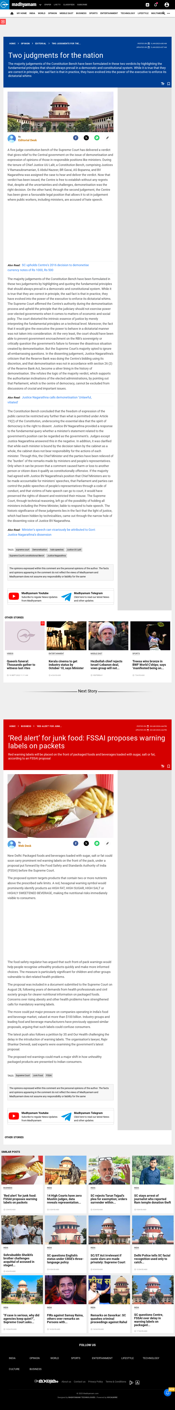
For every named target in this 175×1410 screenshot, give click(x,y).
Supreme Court (23, 1075)
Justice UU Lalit (74, 550)
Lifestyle (143, 13)
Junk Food (38, 1075)
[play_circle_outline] (25, 635)
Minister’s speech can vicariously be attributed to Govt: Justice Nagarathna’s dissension (52, 532)
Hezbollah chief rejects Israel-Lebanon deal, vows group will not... (106, 664)
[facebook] (75, 138)
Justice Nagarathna (56, 555)
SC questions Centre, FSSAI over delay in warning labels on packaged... (148, 1320)
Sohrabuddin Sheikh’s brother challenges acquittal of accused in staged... (18, 1260)
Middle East (66, 13)
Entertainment (109, 13)
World (41, 13)
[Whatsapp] (97, 138)
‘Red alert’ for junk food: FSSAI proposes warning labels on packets (86, 742)
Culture (14, 1369)
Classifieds (69, 5)
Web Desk (24, 845)
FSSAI (49, 1075)
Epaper (47, 5)
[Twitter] (86, 138)
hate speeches (57, 550)
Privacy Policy (95, 1381)
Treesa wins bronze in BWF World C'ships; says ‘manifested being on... (149, 664)
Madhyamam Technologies (81, 1397)
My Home (22, 13)
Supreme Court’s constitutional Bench (27, 555)
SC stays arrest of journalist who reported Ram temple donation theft (152, 1199)
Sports (93, 13)
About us (66, 1381)
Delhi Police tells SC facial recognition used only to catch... (152, 1259)
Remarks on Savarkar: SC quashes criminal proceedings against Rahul (109, 1318)
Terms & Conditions (116, 1381)
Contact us (79, 1381)
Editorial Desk (27, 140)
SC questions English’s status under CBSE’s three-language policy (65, 1259)
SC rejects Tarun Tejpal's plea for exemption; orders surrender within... (109, 1199)
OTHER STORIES (14, 617)
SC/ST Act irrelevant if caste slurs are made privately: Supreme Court (108, 1259)
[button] (4, 4)
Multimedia (157, 13)
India (32, 13)
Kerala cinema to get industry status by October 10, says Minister (66, 664)
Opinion (52, 13)
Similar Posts (10, 1151)
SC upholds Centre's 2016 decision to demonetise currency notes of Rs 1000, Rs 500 (48, 267)
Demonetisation (39, 550)
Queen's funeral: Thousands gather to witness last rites (21, 664)
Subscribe (82, 5)
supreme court (22, 550)
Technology (128, 13)
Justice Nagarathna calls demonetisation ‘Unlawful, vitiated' (50, 400)
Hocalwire (112, 1397)
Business (81, 13)
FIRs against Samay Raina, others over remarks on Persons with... (65, 1318)
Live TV (57, 5)
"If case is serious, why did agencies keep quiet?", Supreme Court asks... (21, 1318)
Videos (10, 653)
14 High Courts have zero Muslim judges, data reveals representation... (64, 1199)
